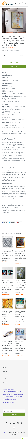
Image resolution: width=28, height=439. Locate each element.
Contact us (6, 382)
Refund (5, 371)
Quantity (22, 55)
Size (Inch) (4, 55)
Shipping (4, 50)
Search (5, 367)
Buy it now (14, 66)
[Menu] (25, 3)
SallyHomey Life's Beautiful (13, 432)
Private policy (6, 375)
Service (5, 379)
